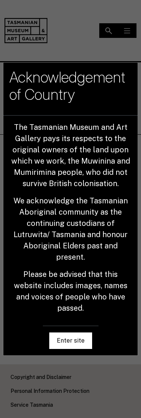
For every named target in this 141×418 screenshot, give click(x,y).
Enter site (71, 340)
